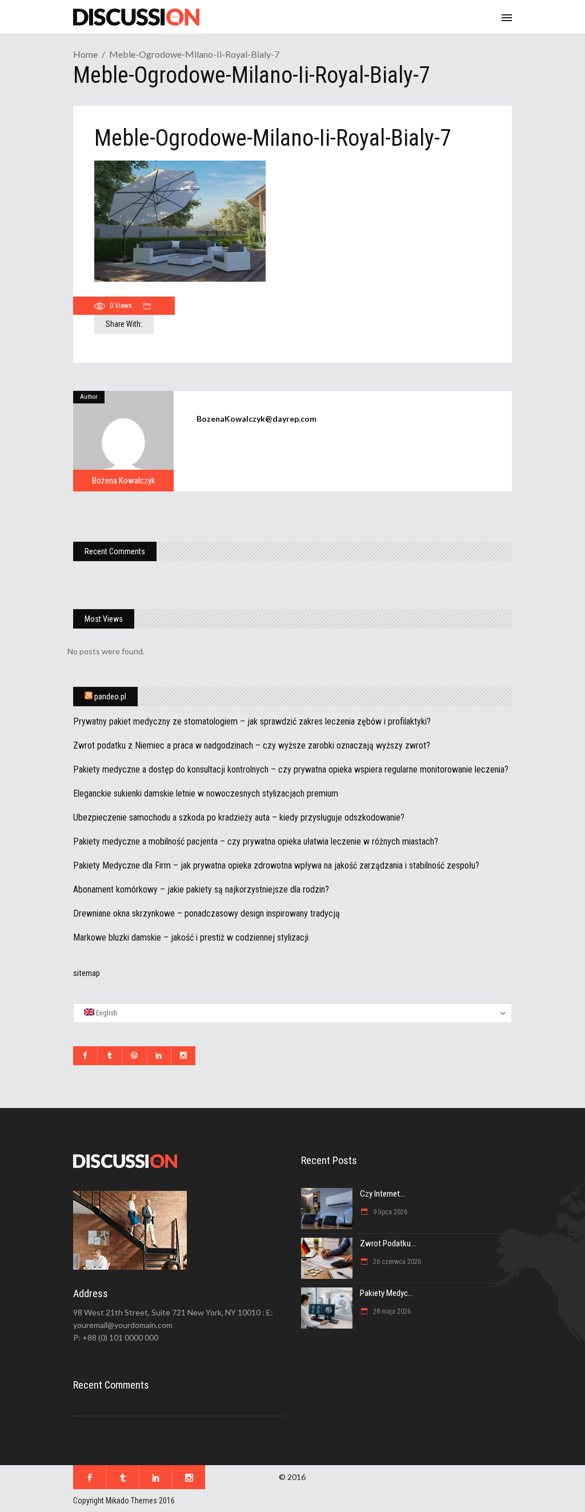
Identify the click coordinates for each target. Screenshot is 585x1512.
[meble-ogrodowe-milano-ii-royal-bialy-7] (123, 441)
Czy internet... (382, 1194)
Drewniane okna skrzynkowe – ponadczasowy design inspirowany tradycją (206, 913)
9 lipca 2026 (389, 1212)
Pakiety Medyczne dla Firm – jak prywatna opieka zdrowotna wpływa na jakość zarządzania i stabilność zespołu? (276, 865)
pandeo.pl (110, 696)
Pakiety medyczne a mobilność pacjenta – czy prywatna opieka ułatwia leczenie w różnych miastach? (255, 841)
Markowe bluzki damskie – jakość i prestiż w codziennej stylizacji (190, 937)
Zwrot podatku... (388, 1243)
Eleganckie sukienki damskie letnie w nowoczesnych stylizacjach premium (205, 793)
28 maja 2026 (391, 1311)
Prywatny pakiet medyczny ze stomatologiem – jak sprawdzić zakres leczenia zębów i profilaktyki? (252, 721)
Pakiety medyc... (386, 1293)
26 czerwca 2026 (396, 1262)
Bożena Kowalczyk (123, 480)
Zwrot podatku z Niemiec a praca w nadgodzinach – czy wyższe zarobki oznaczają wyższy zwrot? (251, 745)
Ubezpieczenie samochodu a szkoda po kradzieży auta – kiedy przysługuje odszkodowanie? (238, 817)
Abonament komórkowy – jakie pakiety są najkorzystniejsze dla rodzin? (201, 889)
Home (85, 54)
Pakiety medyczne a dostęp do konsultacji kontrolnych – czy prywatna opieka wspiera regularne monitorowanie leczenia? (290, 769)
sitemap (86, 973)
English (105, 1013)
